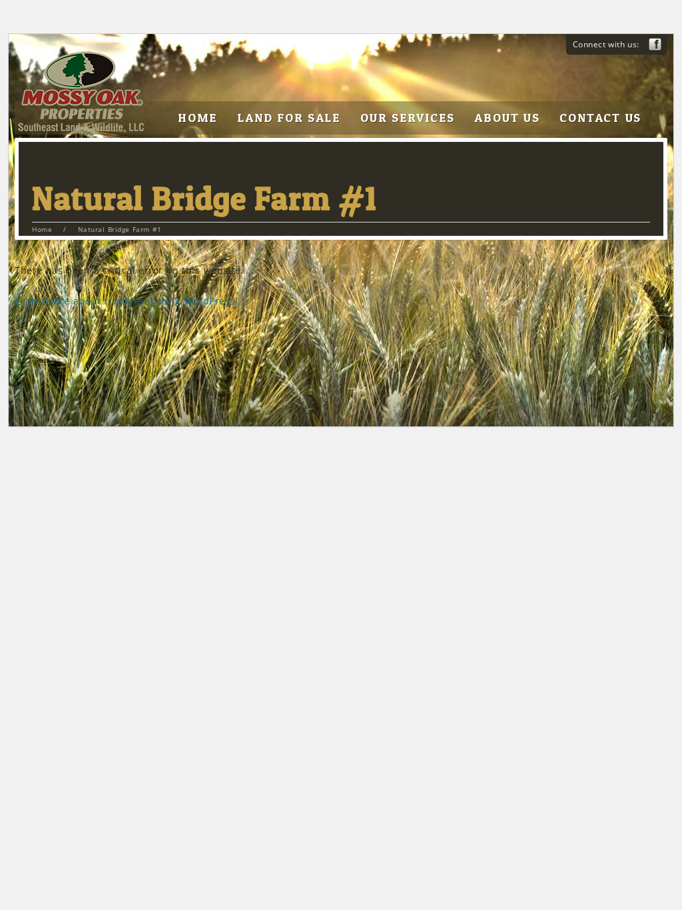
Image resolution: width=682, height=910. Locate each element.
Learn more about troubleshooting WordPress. (126, 300)
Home (42, 229)
